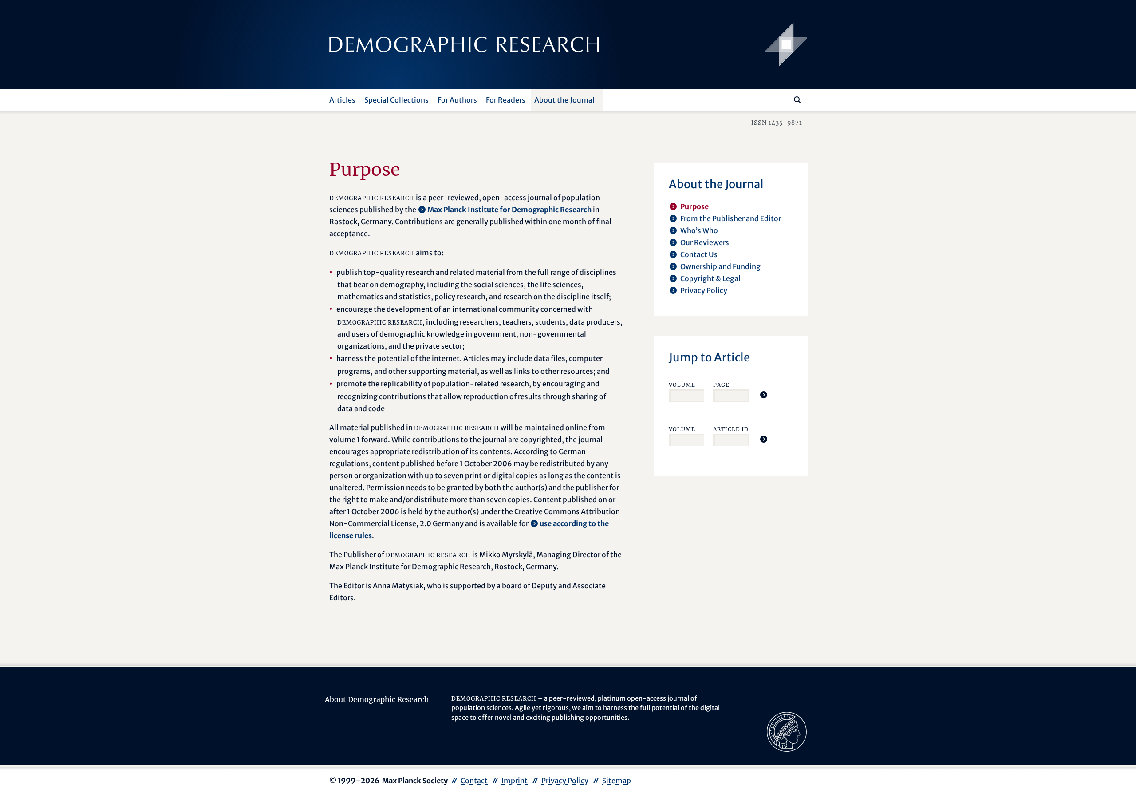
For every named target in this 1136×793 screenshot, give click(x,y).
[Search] (797, 99)
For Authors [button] (457, 99)
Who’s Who (699, 230)
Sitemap (616, 780)
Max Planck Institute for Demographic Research (509, 209)
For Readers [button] (505, 99)
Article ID (731, 429)
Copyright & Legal (710, 278)
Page (721, 384)
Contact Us (699, 254)
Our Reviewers (704, 242)
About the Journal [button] (564, 99)
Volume (682, 384)
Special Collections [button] (396, 99)
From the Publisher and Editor (730, 218)
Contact (474, 780)
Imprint (514, 780)
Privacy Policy (703, 290)
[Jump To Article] (763, 394)
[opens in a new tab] (787, 730)
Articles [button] (342, 99)
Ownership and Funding (720, 266)
